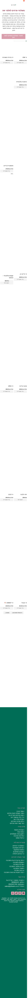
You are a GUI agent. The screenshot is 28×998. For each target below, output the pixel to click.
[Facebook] (23, 893)
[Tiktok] (16, 893)
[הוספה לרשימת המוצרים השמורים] (25, 600)
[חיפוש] (23, 5)
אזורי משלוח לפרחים (18, 857)
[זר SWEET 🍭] (6, 550)
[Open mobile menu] (25, 5)
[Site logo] (13, 4)
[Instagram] (19, 893)
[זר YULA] (20, 550)
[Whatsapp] (12, 893)
